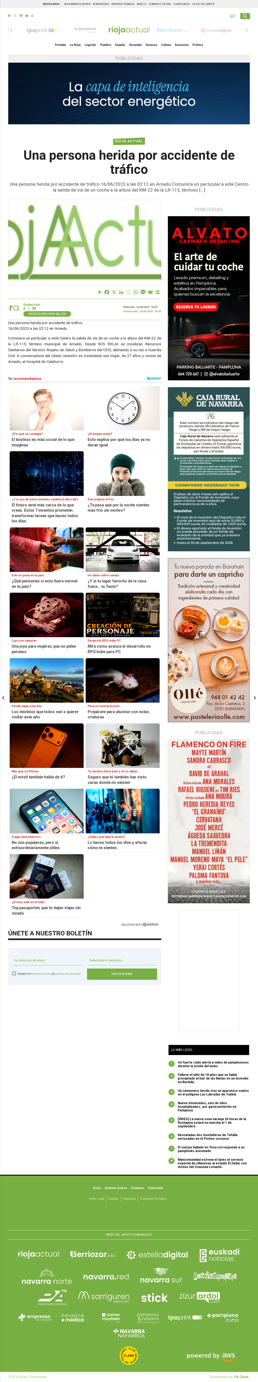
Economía (181, 45)
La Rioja (75, 45)
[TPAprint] (185, 1317)
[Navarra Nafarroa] (129, 1333)
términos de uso (40, 973)
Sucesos (151, 45)
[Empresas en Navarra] (35, 1317)
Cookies (113, 1199)
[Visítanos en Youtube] (27, 16)
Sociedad (135, 45)
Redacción (31, 304)
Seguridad (129, 1199)
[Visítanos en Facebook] (9, 16)
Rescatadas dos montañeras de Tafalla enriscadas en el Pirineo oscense (204, 1137)
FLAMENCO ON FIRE (160, 4)
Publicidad (155, 1188)
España (120, 45)
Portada (60, 45)
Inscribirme (122, 974)
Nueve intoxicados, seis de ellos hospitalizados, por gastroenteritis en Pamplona (204, 1106)
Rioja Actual (129, 141)
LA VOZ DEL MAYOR (203, 4)
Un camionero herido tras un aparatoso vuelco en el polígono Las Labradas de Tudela (210, 1092)
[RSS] (32, 16)
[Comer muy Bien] (110, 1317)
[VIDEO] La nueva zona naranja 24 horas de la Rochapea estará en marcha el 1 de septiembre (208, 1122)
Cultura (166, 45)
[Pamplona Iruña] (223, 1317)
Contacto (137, 1188)
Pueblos (105, 45)
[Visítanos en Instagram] (21, 16)
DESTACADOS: (51, 4)
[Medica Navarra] (73, 1317)
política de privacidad (68, 973)
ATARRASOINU (101, 4)
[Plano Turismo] (148, 1317)
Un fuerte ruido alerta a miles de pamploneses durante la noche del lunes (210, 1064)
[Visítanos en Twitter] (15, 16)
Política (197, 45)
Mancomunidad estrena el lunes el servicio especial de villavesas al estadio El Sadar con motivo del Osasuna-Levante (209, 1163)
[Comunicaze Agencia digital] (129, 1218)
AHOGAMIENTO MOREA (77, 4)
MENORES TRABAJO (122, 4)
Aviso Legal (96, 1199)
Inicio (97, 1188)
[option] (129, 30)
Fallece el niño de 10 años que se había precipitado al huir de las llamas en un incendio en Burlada (210, 1078)
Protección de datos (153, 1199)
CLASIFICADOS (181, 4)
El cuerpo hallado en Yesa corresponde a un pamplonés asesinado (208, 1149)
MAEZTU (142, 4)
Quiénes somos (116, 1188)
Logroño (90, 45)
